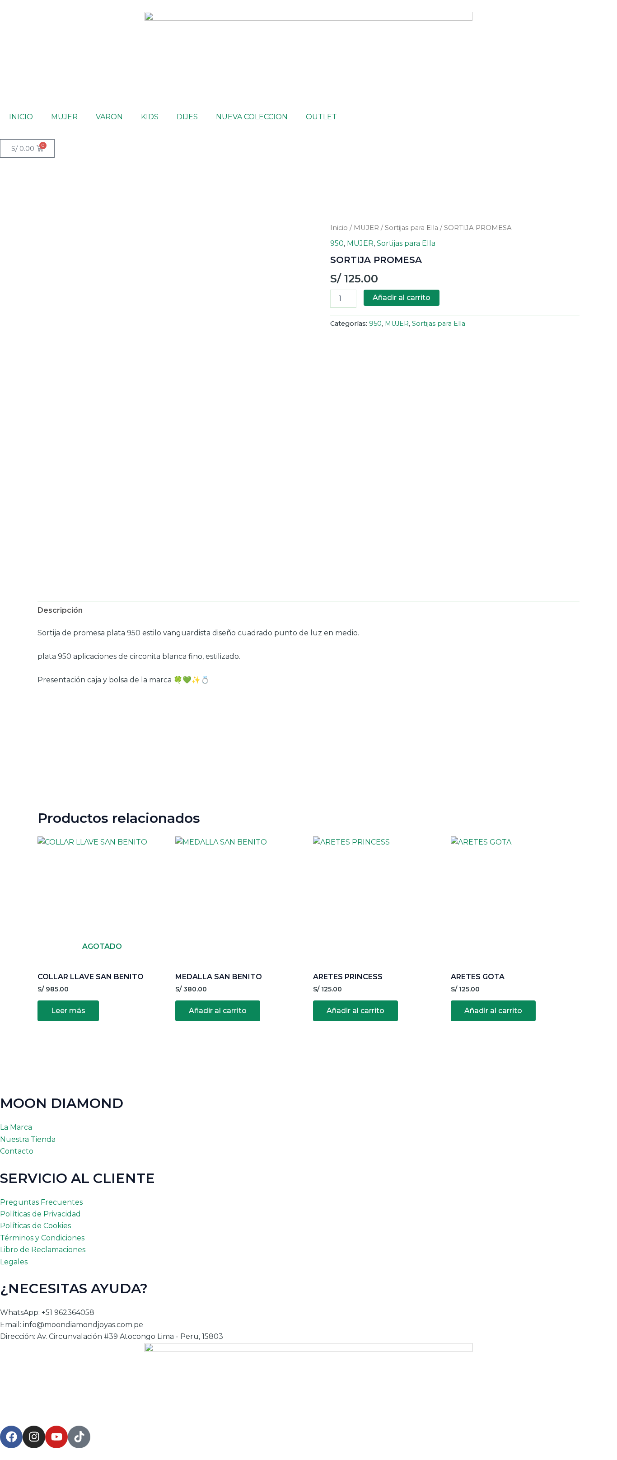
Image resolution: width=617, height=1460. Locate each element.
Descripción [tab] (60, 610)
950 (337, 243)
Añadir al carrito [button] (218, 1010)
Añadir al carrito (401, 297)
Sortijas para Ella (411, 228)
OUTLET (321, 117)
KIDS (150, 117)
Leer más (68, 1010)
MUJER (64, 117)
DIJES (187, 117)
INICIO (21, 117)
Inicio (339, 228)
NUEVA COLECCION (252, 117)
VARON (109, 117)
